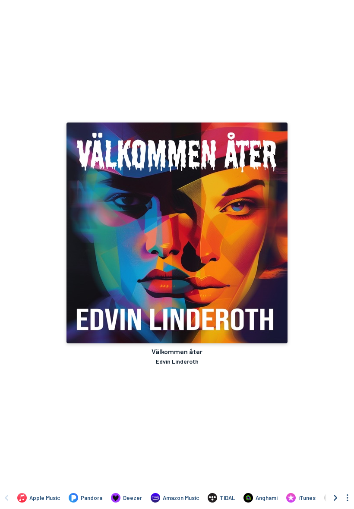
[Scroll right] (335, 497)
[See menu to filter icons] (347, 497)
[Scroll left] (6, 497)
